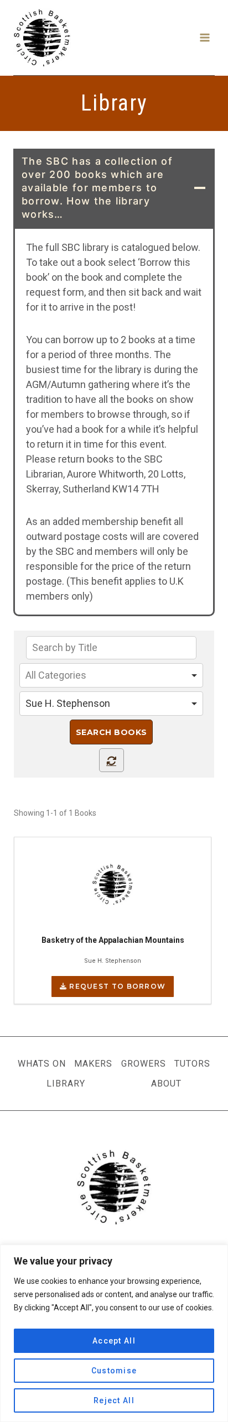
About (166, 1083)
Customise (114, 1370)
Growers (143, 1063)
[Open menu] (204, 37)
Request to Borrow (116, 986)
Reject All (114, 1400)
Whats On (42, 1063)
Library (65, 1083)
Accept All (114, 1340)
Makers (93, 1063)
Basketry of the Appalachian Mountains (113, 940)
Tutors (192, 1063)
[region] (114, 1333)
